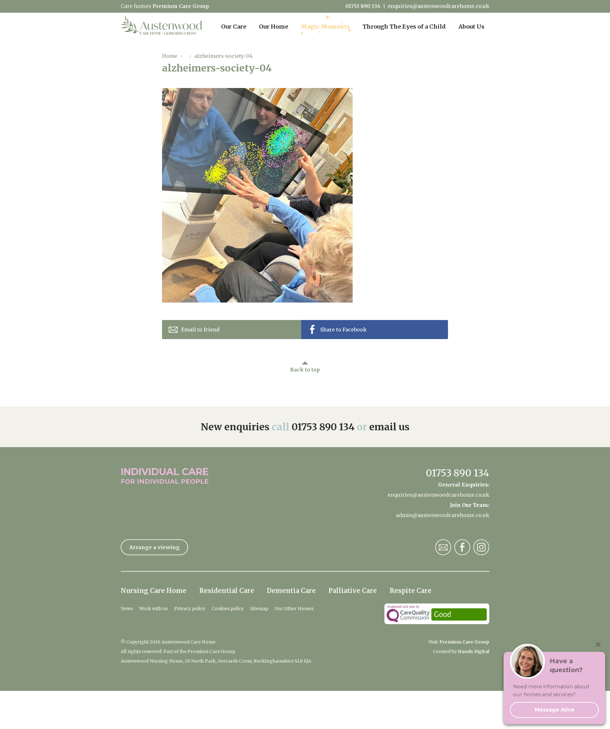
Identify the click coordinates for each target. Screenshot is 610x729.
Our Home (273, 26)
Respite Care (410, 591)
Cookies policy (228, 608)
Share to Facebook (343, 329)
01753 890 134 (363, 6)
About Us (471, 26)
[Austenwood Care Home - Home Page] (161, 25)
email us (389, 427)
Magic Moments (325, 26)
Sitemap (259, 608)
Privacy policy (189, 608)
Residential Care (226, 591)
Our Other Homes (294, 608)
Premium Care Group (180, 6)
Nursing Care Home (153, 591)
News (127, 608)
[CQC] (436, 613)
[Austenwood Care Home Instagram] (481, 547)
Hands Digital (473, 651)
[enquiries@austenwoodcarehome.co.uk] (443, 547)
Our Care (233, 26)
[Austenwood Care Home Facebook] (462, 547)
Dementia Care (291, 591)
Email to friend (200, 329)
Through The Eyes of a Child (404, 26)
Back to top (305, 369)
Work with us (153, 608)
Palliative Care (353, 591)
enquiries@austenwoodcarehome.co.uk (438, 6)
